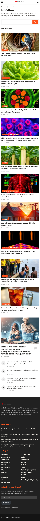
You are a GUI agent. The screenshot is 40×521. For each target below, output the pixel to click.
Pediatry (23, 465)
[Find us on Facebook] (1, 419)
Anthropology (5, 457)
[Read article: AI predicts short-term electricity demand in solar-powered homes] (20, 211)
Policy (23, 467)
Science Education (26, 472)
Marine (23, 457)
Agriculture (6, 78)
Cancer (3, 475)
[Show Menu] (2, 2)
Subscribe (6, 502)
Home (2, 6)
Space (23, 477)
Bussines (4, 472)
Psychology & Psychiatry (28, 470)
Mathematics (25, 460)
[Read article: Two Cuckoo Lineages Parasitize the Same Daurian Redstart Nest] (20, 42)
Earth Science (5, 482)
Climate (5, 219)
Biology (5, 49)
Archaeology (5, 460)
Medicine (23, 462)
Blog (2, 470)
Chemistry (4, 477)
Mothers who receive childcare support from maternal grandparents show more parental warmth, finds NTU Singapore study (16, 350)
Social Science (25, 475)
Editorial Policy (25, 454)
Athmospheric (5, 462)
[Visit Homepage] (20, 2)
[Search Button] (38, 2)
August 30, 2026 (5, 58)
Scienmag (7, 517)
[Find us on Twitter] (5, 419)
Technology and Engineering (10, 134)
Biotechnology (5, 467)
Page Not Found (10, 6)
